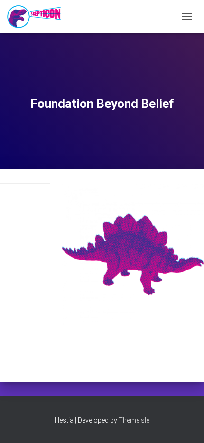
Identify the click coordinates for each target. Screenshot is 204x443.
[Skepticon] (37, 17)
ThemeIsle (134, 420)
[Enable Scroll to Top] (185, 424)
